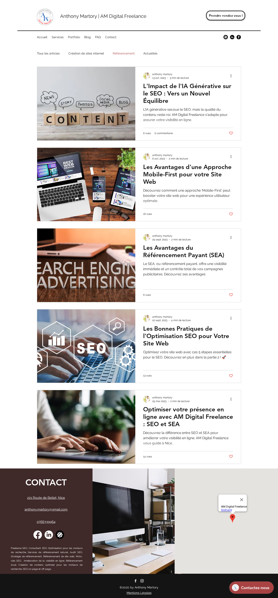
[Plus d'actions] (232, 75)
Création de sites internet (86, 53)
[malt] (225, 37)
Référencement (124, 53)
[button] (58, 37)
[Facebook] (239, 37)
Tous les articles (48, 53)
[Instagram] (142, 581)
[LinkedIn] (49, 535)
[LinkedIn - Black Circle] (232, 37)
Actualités (150, 53)
